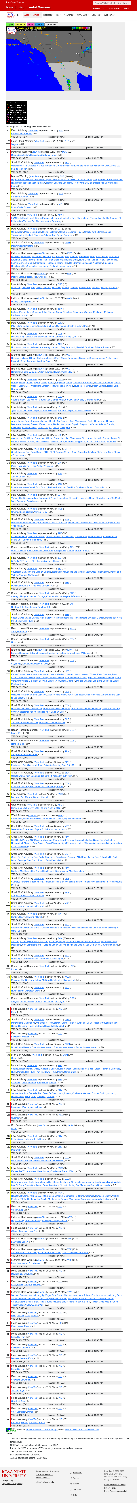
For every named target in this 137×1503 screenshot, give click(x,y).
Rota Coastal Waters (21, 1047)
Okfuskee (67, 312)
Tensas (90, 487)
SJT (60, 228)
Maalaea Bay (17, 683)
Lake (45, 663)
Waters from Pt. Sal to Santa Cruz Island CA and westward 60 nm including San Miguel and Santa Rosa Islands (66, 1183)
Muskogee (98, 312)
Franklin (110, 424)
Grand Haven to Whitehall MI (75, 1022)
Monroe (58, 596)
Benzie (78, 550)
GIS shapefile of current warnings (42, 1429)
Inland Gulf (16, 539)
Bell (71, 262)
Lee (64, 652)
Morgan (28, 1284)
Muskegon (59, 1001)
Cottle (21, 276)
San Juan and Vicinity (32, 571)
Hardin (20, 410)
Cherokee (115, 1068)
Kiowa (64, 357)
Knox (49, 371)
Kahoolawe (16, 818)
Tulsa (44, 312)
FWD (69, 253)
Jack (107, 259)
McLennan (37, 256)
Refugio (104, 287)
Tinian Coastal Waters (64, 1047)
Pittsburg (15, 315)
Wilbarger (33, 371)
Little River (39, 1139)
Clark (19, 325)
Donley (14, 301)
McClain (98, 382)
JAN (60, 417)
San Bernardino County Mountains (101, 944)
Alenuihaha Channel (65, 680)
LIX (59, 434)
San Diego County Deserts (54, 1220)
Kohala (59, 818)
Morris (60, 1071)
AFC (60, 804)
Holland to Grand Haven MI (24, 1025)
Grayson (23, 262)
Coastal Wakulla (19, 536)
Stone (22, 511)
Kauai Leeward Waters (85, 674)
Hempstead (42, 1082)
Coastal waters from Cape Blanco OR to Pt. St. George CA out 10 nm (43, 452)
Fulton (14, 1326)
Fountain (15, 1422)
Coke (13, 231)
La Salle (50, 1096)
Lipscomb (70, 347)
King (22, 336)
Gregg (97, 1068)
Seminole (15, 196)
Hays (39, 1171)
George (29, 511)
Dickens (15, 336)
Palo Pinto (48, 259)
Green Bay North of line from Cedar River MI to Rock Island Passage (43, 857)
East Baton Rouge (32, 438)
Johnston (100, 357)
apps (126, 8)
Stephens (58, 259)
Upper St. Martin (97, 497)
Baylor (56, 371)
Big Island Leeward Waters (41, 680)
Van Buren (48, 1001)
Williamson (86, 652)
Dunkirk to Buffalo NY (21, 585)
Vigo (22, 1390)
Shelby (36, 1068)
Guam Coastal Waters (42, 1047)
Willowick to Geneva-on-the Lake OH (28, 694)
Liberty (108, 1195)
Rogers (51, 312)
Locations (20, 24)
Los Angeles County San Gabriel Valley (45, 399)
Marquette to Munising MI (51, 958)
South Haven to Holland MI (51, 1025)
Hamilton (15, 266)
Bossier (95, 1093)
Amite (39, 465)
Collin (87, 259)
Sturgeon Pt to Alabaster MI (24, 754)
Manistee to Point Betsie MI (24, 765)
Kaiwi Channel (104, 674)
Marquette (22, 631)
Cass (73, 1071)
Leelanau (38, 550)
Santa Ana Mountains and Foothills (83, 941)
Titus (54, 1071)
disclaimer (114, 8)
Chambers (69, 1195)
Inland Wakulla (95, 536)
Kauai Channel (18, 674)
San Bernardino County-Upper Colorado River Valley (36, 1252)
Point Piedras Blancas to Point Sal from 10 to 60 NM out (37, 1160)
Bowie (47, 1071)
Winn (27, 1096)
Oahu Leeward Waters (76, 677)
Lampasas (87, 262)
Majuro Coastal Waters (22, 245)
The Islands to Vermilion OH (24, 722)
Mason (27, 231)
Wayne (14, 144)
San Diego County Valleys (52, 941)
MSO (64, 151)
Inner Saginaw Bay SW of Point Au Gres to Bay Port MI (37, 786)
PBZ (60, 1114)
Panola (20, 1071)
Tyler (13, 410)
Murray (14, 382)
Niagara (24, 596)
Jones (108, 231)
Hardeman (16, 371)
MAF (60, 913)
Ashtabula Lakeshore (32, 663)
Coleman (54, 231)
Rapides (23, 497)
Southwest (90, 571)
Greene (14, 511)
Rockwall (15, 256)
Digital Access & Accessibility (116, 1491)
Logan (69, 382)
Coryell (77, 262)
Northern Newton (48, 410)
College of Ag (7, 1480)
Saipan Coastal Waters (87, 1047)
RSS (75, 1495)
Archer (63, 371)
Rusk (13, 1071)
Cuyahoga (16, 663)
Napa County (17, 1220)
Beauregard (44, 497)
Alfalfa (29, 382)
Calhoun (113, 287)
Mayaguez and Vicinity (73, 571)
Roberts (98, 347)
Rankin (56, 424)
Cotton (40, 357)
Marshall (15, 361)
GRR (72, 998)
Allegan (15, 1001)
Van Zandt (114, 256)
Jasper (48, 427)
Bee (33, 287)
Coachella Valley (33, 1220)
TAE (60, 533)
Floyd (51, 336)
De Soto (52, 1093)
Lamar (62, 266)
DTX (72, 639)
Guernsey (15, 1117)
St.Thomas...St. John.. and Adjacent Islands (40, 561)
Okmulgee (78, 312)
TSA (60, 308)
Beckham (31, 361)
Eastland (54, 266)
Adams (102, 424)
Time (30, 24)
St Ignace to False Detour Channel (27, 895)
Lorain (14, 733)
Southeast (16, 571)
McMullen (15, 287)
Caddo (14, 385)
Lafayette (83, 497)
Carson (26, 347)
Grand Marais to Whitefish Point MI (27, 906)
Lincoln (70, 325)
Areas (36, 14)
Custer (44, 382)
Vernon (14, 497)
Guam (14, 1057)
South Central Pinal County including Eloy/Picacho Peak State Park (58, 1301)
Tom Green (57, 235)
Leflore (71, 421)
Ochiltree (89, 347)
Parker (39, 259)
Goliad (39, 287)
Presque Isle (60, 550)
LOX (60, 396)
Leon (68, 266)
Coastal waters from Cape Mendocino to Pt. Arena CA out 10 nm (41, 775)
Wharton (59, 1195)
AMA (69, 298)
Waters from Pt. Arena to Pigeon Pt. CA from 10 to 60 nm (37, 829)
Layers (10, 24)
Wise (102, 259)
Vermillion (21, 1411)
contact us (98, 8)
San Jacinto (40, 1195)
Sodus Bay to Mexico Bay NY (25, 617)
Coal (48, 361)
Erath (98, 256)
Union (24, 1082)
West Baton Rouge (51, 438)
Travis (58, 652)
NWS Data (82, 14)
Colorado (89, 1195)
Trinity (23, 1199)
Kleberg (65, 287)
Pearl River (16, 465)
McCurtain (16, 1149)
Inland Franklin (110, 536)
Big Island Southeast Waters (106, 680)
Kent (34, 336)
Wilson (72, 1171)
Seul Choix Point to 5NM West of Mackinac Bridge (35, 839)
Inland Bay (37, 539)
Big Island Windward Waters (101, 677)
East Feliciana (57, 441)
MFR (67, 448)
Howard (30, 916)
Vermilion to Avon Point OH (52, 722)
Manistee (48, 550)
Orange (24, 196)
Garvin (117, 382)
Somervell (84, 256)
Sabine (14, 1068)
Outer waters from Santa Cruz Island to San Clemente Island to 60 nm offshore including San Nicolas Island (62, 1181)
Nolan (20, 231)
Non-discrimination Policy (114, 1484)
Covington (65, 427)
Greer (57, 357)
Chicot (22, 476)
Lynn (74, 336)
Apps (26, 14)
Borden (14, 916)
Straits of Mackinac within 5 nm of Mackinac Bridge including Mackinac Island (47, 870)
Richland (52, 487)
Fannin (14, 262)
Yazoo (36, 421)
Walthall (27, 465)
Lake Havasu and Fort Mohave (25, 1263)
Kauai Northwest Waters (38, 674)
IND (60, 1008)
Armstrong (45, 347)
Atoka (108, 357)
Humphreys (99, 421)
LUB (69, 273)
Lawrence (16, 427)
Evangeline (62, 497)
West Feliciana (42, 441)
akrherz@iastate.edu (45, 1482)
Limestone (26, 256)
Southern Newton (82, 410)
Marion (41, 427)
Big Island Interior (72, 818)
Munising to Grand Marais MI (24, 958)
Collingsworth (25, 301)
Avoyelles (33, 497)
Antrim (30, 550)
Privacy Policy (110, 1487)
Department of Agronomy (12, 1483)
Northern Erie (17, 606)
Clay (70, 371)
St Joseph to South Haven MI (103, 1022)
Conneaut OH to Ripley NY (87, 694)
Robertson (51, 262)
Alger (13, 631)
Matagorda (97, 1199)
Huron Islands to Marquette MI (25, 990)
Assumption (16, 438)
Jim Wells (56, 287)
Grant (33, 1096)
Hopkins (68, 259)
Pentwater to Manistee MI (23, 1022)
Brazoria (24, 1195)
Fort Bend (79, 1195)
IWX (67, 976)
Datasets (47, 14)
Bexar (65, 1171)
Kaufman (15, 259)
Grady (21, 385)
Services (96, 14)
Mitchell (38, 916)
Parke (30, 1411)
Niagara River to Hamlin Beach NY (56, 617)
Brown (45, 231)
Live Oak (26, 287)
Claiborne (66, 424)
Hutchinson (16, 347)
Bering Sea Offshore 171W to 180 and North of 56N (35, 807)
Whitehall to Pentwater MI (48, 1022)
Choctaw (36, 312)
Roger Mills (112, 385)
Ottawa (23, 1001)
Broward (15, 133)
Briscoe (28, 276)
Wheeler (35, 347)
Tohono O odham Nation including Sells (103, 1295)
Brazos (50, 1195)
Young (114, 259)
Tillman (32, 357)
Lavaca (14, 652)
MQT (72, 628)
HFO (67, 671)
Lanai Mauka (49, 818)
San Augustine (58, 1068)
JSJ (59, 557)
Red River (30, 1071)
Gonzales (23, 652)
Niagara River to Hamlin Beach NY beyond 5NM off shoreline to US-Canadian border (51, 179)
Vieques (23, 574)
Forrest (28, 421)
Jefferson (48, 357)
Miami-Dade (17, 207)
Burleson (99, 1195)
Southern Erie (44, 606)
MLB (61, 193)
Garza (28, 336)
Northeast (32, 574)
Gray (63, 347)
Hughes (78, 385)
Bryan (23, 361)
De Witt (22, 1171)
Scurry (22, 916)
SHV (60, 1065)
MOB (60, 508)
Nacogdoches (25, 1068)
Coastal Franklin (53, 536)
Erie (20, 733)
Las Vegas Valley (19, 1241)
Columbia (15, 1082)
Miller (13, 1139)
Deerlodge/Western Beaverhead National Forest (34, 154)
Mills (23, 266)
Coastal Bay (81, 536)
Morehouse (16, 487)
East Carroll (41, 487)
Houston (15, 1195)
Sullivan (21, 1336)
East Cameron (33, 501)
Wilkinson (48, 465)
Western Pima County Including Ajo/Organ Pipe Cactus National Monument (47, 1295)
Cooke (31, 262)
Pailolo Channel (84, 680)
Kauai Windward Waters (62, 674)
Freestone (108, 262)
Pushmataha (25, 312)
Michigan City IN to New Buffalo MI (27, 979)
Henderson (43, 266)
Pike (13, 325)
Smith (90, 421)
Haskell (29, 235)
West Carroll (29, 487)
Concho (63, 231)
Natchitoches (17, 1096)
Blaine (51, 382)
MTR (67, 826)
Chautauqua (31, 606)
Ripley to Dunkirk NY (42, 585)
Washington (81, 421)
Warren (42, 424)
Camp (67, 1071)
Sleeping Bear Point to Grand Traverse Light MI (46, 843)
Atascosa (31, 1171)
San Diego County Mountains (25, 941)
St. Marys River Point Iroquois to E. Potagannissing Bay (37, 881)
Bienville (33, 1093)
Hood (92, 256)
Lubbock (59, 336)
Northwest (57, 571)
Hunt (81, 259)
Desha (33, 325)
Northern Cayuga (37, 596)
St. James (111, 441)
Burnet (70, 652)
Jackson (24, 357)
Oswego (15, 596)
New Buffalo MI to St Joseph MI (60, 979)
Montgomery (54, 1199)
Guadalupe (55, 1171)
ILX (60, 1281)
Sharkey (26, 424)
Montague (40, 262)
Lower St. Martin (113, 497)
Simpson (84, 424)
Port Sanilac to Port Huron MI (56, 708)
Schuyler (37, 1284)
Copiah (75, 424)
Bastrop (42, 652)
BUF (62, 176)
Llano (77, 652)
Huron (14, 642)
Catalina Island (18, 399)
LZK (60, 322)
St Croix (15, 561)
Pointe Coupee (27, 441)
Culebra (47, 571)
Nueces (74, 287)
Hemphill (55, 347)
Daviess (23, 1231)
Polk (31, 1195)
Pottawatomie (56, 385)
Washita (41, 361)
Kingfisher (60, 382)
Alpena (86, 550)
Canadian (77, 382)
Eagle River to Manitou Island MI (26, 927)
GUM (67, 242)
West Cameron (18, 501)
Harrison (106, 1068)
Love (115, 357)
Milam (60, 262)
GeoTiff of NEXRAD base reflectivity (82, 1429)
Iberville (64, 438)
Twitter (76, 1478)
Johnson (74, 256)
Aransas (96, 287)
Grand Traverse (18, 550)
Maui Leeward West (32, 818)
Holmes (110, 421)
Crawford (26, 1347)
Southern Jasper (65, 410)
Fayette (50, 652)
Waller (37, 1199)
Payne (37, 382)
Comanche (31, 266)
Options (39, 24)
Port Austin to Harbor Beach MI (86, 708)
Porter (14, 969)
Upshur (76, 1068)
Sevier (20, 1139)
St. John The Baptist (96, 441)
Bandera (15, 797)
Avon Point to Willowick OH (60, 694)
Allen (53, 497)
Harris (30, 1199)
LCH (60, 407)
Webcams (109, 14)
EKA (67, 162)
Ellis (67, 256)
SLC (67, 141)
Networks (68, 14)
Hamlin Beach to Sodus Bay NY (30, 182)
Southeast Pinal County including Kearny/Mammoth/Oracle (39, 1298)
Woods (22, 382)
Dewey (14, 388)
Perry (44, 511)
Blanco (36, 797)
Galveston (86, 1199)
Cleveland (61, 325)
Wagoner (88, 312)
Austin (44, 1199)
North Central (103, 571)
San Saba (36, 231)
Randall (80, 347)
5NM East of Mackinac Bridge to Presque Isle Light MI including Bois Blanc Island (49, 217)
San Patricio (85, 287)
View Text (33, 130)
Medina (28, 797)
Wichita (42, 371)
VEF (69, 1238)
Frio (22, 797)
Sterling (100, 231)
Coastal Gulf (68, 536)
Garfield (102, 385)
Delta (75, 259)
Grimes (64, 1199)
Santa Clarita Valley (74, 399)
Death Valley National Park (75, 1252)
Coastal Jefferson (36, 536)
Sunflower (62, 421)
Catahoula (81, 487)
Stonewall (42, 336)
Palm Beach (26, 133)
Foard (25, 371)
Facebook (77, 1472)
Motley (14, 276)
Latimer (14, 312)
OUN (69, 354)
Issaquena (16, 424)
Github (76, 1483)
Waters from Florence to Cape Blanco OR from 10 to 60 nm (39, 522)
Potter (106, 347)
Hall (35, 276)
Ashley (14, 476)
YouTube (77, 1489)
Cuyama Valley (92, 399)
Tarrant (31, 259)
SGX (60, 938)
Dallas (24, 259)
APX (60, 214)
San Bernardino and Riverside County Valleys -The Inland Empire (53, 944)
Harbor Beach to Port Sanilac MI (26, 708)
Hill (53, 256)
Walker (115, 1195)
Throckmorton (17, 235)
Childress (42, 276)
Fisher (37, 235)
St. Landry (73, 497)
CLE (72, 660)
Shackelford (90, 231)
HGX (60, 1192)
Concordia (99, 487)
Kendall (44, 797)
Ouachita (41, 325)
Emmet (70, 550)
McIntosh (108, 312)
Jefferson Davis (29, 427)
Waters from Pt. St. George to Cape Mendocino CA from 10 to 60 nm (43, 165)
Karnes (14, 1171)
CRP (60, 284)
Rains (105, 256)
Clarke (56, 427)
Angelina (45, 1068)
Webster (87, 1093)
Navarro (47, 256)
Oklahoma (88, 382)
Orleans (50, 596)
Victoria (47, 287)
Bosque (60, 256)
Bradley (78, 325)
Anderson (97, 262)
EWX (69, 649)
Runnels (68, 235)
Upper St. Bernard (101, 438)
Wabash (25, 1036)
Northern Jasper (31, 410)
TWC (69, 1292)
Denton (95, 259)
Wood (68, 1068)
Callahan (72, 231)
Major (95, 385)
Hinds (49, 424)
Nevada (52, 1082)
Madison (44, 421)
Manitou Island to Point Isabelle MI (59, 927)
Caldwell (33, 652)
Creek (59, 312)
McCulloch (46, 235)
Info (58, 14)
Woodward (36, 385)
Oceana (38, 1001)
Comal (46, 1171)
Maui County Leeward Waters (50, 677)
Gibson (14, 1209)
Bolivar (34, 424)
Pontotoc (87, 385)
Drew (85, 325)
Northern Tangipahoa (75, 441)
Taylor (80, 231)
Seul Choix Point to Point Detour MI (44, 860)
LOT (72, 966)
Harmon (15, 357)
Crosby (67, 336)
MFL (61, 130)
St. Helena (87, 438)
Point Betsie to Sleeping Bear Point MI (56, 765)
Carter (92, 357)
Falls (66, 262)
